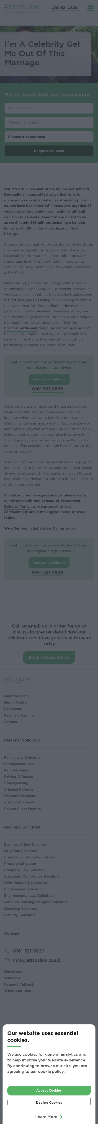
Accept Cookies (49, 1090)
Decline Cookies (49, 1102)
